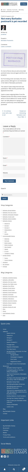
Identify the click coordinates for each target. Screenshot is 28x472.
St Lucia (6, 251)
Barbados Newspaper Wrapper (10, 214)
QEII (5, 232)
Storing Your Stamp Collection (15, 398)
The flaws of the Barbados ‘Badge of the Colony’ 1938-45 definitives (17, 378)
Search (4, 198)
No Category (6, 264)
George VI (6, 228)
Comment (6, 136)
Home (4, 9)
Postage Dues (10, 344)
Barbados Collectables (8, 280)
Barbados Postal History (9, 288)
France (6, 258)
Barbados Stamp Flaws (13, 382)
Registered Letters (15, 361)
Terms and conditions (9, 437)
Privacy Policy (6, 435)
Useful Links (10, 407)
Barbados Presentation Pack (10, 296)
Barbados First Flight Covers (10, 284)
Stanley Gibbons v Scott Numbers (16, 396)
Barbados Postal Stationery (10, 292)
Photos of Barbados (12, 404)
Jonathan (3, 34)
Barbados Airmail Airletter (9, 210)
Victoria (6, 234)
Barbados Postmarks (12, 9)
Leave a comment (6, 46)
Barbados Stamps (7, 221)
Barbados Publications (8, 298)
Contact (5, 413)
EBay (4, 309)
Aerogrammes (14, 354)
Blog (4, 409)
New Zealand (7, 247)
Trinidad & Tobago (9, 253)
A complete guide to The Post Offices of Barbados (15, 370)
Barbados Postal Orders (9, 290)
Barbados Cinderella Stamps (10, 278)
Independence (8, 230)
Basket (5, 432)
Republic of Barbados (13, 347)
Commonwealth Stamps (9, 236)
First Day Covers (11, 349)
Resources (6, 366)
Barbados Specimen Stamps (10, 301)
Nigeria (6, 249)
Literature (5, 262)
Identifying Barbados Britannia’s (16, 384)
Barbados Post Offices (8, 286)
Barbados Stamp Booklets (9, 219)
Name (5, 158)
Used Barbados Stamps (9, 313)
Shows (4, 311)
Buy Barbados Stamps (9, 411)
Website (5, 173)
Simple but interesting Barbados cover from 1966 (21, 114)
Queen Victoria (11, 333)
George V (6, 225)
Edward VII (7, 223)
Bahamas (6, 239)
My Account (4, 469)
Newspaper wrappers (16, 357)
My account (6, 428)
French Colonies (8, 260)
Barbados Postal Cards (8, 217)
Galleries (5, 331)
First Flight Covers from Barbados (16, 364)
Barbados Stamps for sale (9, 307)
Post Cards (13, 359)
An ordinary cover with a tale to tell (7, 113)
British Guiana (7, 243)
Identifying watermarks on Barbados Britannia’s (14, 387)
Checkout (5, 430)
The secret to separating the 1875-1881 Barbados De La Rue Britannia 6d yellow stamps (17, 392)
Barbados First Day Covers (9, 212)
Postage (5, 266)
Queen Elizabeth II (12, 342)
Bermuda (6, 241)
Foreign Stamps (7, 255)
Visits (4, 315)
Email (5, 165)
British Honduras (8, 245)
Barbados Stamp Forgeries (9, 303)
